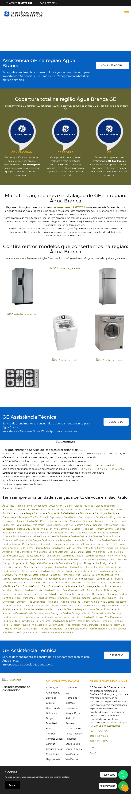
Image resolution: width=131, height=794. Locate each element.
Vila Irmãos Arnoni (116, 567)
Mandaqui (75, 521)
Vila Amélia (31, 536)
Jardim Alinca (83, 525)
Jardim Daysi (28, 563)
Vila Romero (88, 544)
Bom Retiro (52, 723)
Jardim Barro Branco (45, 586)
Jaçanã (20, 521)
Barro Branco (23, 586)
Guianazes (58, 509)
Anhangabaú (53, 692)
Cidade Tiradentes (106, 505)
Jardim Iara (61, 567)
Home (37, 41)
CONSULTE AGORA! (112, 65)
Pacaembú (29, 598)
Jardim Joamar (30, 571)
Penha (73, 513)
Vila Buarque (73, 754)
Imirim (10, 521)
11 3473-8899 (116, 469)
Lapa (18, 598)
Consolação (52, 754)
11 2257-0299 (84, 469)
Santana (87, 521)
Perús (52, 598)
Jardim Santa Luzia (13, 555)
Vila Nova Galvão (86, 532)
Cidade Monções (12, 628)
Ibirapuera (106, 624)
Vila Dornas (45, 563)
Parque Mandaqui (69, 540)
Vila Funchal (73, 624)
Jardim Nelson (104, 590)
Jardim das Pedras (102, 574)
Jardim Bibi (62, 559)
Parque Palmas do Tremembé (57, 574)
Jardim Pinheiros (93, 617)
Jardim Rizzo (43, 621)
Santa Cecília (73, 743)
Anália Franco (24, 505)
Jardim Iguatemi (105, 509)
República (71, 738)
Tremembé (101, 521)
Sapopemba (9, 517)
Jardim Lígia (42, 605)
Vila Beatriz (107, 601)
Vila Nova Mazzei (28, 574)
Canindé (50, 743)
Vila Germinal (61, 528)
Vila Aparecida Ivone (76, 628)
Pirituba (75, 598)
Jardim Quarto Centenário (27, 578)
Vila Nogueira (89, 605)
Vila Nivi (68, 525)
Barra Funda (40, 594)
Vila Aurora (46, 536)
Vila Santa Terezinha (109, 532)
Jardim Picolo (71, 544)
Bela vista (51, 713)
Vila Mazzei (87, 590)
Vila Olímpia (31, 628)
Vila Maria (38, 525)
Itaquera (88, 509)
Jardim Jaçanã (104, 528)
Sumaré (21, 601)
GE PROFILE (65, 152)
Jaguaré (100, 594)
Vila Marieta (106, 571)
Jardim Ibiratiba (94, 567)
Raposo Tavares (91, 598)
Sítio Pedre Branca (50, 544)
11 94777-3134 (78, 207)
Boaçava (121, 601)
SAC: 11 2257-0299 (48, 3)
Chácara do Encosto (14, 540)
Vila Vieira (91, 582)
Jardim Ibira (76, 567)
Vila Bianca (40, 551)
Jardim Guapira (43, 567)
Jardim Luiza (65, 571)
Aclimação (52, 687)
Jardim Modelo (39, 532)
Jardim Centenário (94, 613)
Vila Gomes (113, 613)
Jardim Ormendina (112, 540)
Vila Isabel (88, 528)
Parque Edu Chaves (28, 528)
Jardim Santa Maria (14, 582)
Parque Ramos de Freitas (59, 578)
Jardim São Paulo (36, 521)
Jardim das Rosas (85, 578)
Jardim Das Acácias (89, 621)
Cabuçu (97, 525)
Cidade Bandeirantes (36, 613)
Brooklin (107, 621)
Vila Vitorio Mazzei (94, 548)
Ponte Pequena (74, 733)
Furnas (18, 567)
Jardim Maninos (91, 540)
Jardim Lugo (48, 571)
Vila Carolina (111, 525)
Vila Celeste (94, 536)
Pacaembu (71, 708)
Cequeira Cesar (54, 749)
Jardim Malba (49, 540)
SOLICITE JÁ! (116, 421)
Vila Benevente (23, 551)
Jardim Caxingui (72, 613)
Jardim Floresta (33, 590)
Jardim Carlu (78, 536)
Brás (48, 728)
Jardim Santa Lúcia (26, 609)
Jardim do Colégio (73, 555)
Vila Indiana (32, 617)
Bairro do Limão (22, 594)
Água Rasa (8, 505)
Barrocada (47, 559)
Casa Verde (102, 517)
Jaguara (24, 632)
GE (109, 152)
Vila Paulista (83, 574)
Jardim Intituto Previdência (18, 621)
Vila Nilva (55, 632)
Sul (72, 41)
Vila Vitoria (113, 555)
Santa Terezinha (35, 555)
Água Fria (112, 548)
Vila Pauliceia (115, 551)
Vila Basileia (62, 536)
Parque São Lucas (35, 513)
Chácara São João (13, 536)
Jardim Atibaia (90, 601)
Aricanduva (40, 505)
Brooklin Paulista (20, 624)
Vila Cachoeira (67, 586)
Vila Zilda (8, 586)
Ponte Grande (73, 728)
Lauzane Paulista (58, 521)
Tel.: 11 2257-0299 (99, 735)
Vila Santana (54, 555)
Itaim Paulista (73, 509)
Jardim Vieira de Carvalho (67, 548)
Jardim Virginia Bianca (112, 582)
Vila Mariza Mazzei (81, 551)
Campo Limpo (11, 563)
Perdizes (42, 598)
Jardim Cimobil (118, 628)
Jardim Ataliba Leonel (27, 559)
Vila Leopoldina (36, 601)
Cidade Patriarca (84, 505)
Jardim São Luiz (36, 582)
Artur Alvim (55, 505)
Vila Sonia (52, 601)
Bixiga (49, 718)
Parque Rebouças (109, 605)
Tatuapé (23, 517)
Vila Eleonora (10, 632)
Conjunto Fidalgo (82, 563)
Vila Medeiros (54, 525)
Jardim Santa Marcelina (110, 578)
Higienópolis (53, 759)
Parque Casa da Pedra (112, 559)
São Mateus (86, 513)
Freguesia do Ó (85, 594)
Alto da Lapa (56, 594)
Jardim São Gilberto (64, 621)
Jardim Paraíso (11, 544)
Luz (67, 692)
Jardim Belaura (98, 628)
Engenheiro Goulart (14, 509)
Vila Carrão (36, 517)
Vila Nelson (56, 532)
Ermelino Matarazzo (38, 509)
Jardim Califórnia (12, 605)
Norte (62, 41)
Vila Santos (27, 548)
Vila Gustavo (24, 525)
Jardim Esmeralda (13, 617)
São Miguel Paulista (106, 513)
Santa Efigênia (74, 749)
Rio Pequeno (109, 598)
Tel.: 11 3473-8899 (99, 740)
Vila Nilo (69, 532)
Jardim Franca (53, 590)
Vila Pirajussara (113, 617)
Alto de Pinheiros (70, 601)
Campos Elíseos (55, 738)
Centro (49, 41)
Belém (68, 505)
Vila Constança (86, 586)
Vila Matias (99, 551)
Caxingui (56, 613)
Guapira (76, 528)
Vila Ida (29, 605)
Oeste (94, 41)
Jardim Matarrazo (51, 617)
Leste (82, 41)
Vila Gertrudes (90, 624)
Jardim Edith (56, 624)
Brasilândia (70, 517)
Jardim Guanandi (58, 551)
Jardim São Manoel (58, 582)
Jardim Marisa (39, 632)
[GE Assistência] (23, 13)
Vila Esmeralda (62, 563)
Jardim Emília (111, 536)
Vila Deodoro (73, 759)
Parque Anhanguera (51, 628)
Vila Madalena (59, 605)
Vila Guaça (34, 540)
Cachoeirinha (85, 517)
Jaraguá (112, 594)
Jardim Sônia (43, 548)
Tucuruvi (114, 521)
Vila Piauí (67, 632)
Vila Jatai (74, 605)
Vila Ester (46, 528)
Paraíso (70, 723)
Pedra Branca (29, 544)
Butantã (69, 594)
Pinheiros (63, 598)
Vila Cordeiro (39, 624)
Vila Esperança (53, 517)
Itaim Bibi (119, 624)
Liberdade (71, 687)
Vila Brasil (92, 559)
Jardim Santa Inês (107, 544)
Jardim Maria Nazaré (85, 571)
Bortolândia (77, 559)
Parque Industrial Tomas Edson (93, 609)
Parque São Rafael (58, 513)
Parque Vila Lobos (49, 609)
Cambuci (51, 733)
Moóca (19, 513)
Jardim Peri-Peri (72, 617)
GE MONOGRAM (21, 152)
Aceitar (12, 785)
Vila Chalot (68, 609)
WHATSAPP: (19, 3)
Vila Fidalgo (101, 563)
